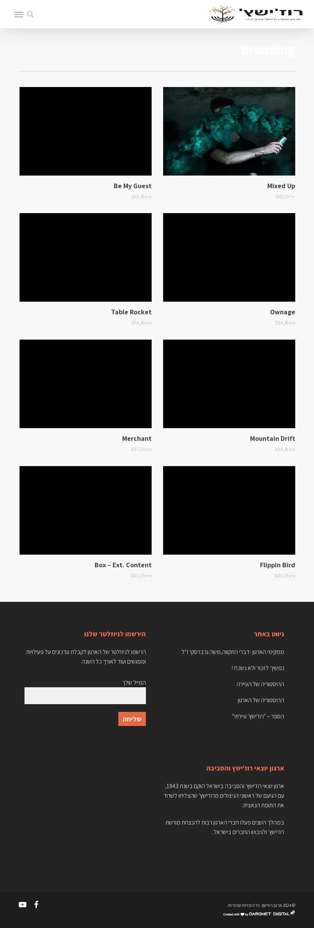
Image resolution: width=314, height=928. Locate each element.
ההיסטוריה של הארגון (261, 700)
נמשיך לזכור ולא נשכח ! (258, 668)
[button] (19, 14)
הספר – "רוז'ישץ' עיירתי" (258, 716)
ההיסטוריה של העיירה (260, 684)
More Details (231, 125)
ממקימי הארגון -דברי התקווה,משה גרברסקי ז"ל (233, 652)
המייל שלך (134, 682)
